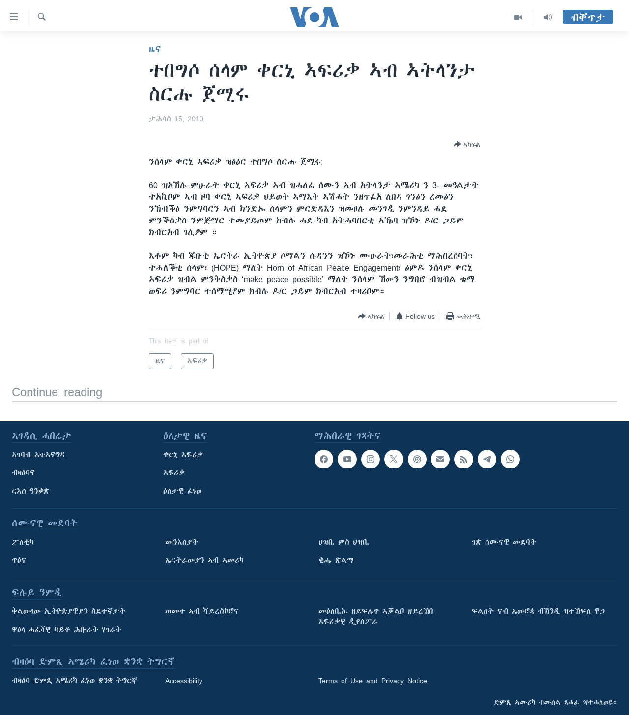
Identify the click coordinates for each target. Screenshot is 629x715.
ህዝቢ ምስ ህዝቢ (343, 542)
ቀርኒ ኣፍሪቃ (183, 454)
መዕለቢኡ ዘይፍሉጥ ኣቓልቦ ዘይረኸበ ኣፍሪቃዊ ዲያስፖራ (375, 616)
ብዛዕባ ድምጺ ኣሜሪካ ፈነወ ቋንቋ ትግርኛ (74, 680)
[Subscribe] (440, 459)
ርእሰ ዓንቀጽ (31, 491)
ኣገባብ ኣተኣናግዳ (38, 454)
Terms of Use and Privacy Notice (372, 680)
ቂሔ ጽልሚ (336, 560)
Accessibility (183, 680)
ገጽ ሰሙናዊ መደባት (504, 542)
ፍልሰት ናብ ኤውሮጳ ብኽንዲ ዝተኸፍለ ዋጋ (538, 611)
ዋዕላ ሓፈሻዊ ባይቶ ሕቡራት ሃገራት (66, 629)
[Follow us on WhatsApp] (510, 459)
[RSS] (463, 459)
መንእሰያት (181, 542)
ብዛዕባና (23, 472)
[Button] (467, 144)
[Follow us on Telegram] (487, 459)
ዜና (155, 49)
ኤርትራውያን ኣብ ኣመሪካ (204, 560)
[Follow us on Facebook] (323, 459)
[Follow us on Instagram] (370, 459)
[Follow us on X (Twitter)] (393, 459)
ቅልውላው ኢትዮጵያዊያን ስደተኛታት (68, 611)
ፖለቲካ (23, 542)
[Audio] (548, 17)
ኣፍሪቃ (174, 472)
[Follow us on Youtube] (347, 459)
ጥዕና (19, 560)
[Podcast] (417, 459)
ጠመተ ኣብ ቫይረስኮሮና (202, 611)
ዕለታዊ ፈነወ (182, 491)
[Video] (518, 17)
